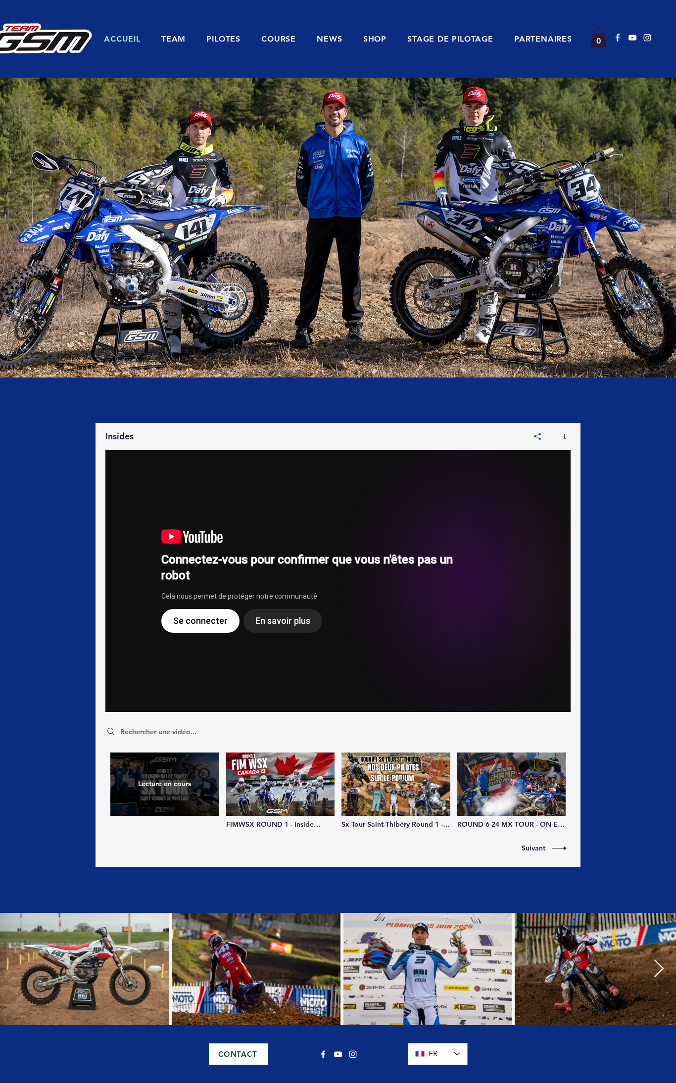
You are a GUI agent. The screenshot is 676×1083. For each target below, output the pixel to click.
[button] (278, 38)
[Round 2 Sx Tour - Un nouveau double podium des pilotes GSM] (338, 581)
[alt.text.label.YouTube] (632, 38)
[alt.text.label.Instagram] (647, 38)
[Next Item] (659, 969)
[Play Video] (280, 790)
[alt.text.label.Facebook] (618, 38)
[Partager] (537, 436)
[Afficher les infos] (561, 436)
